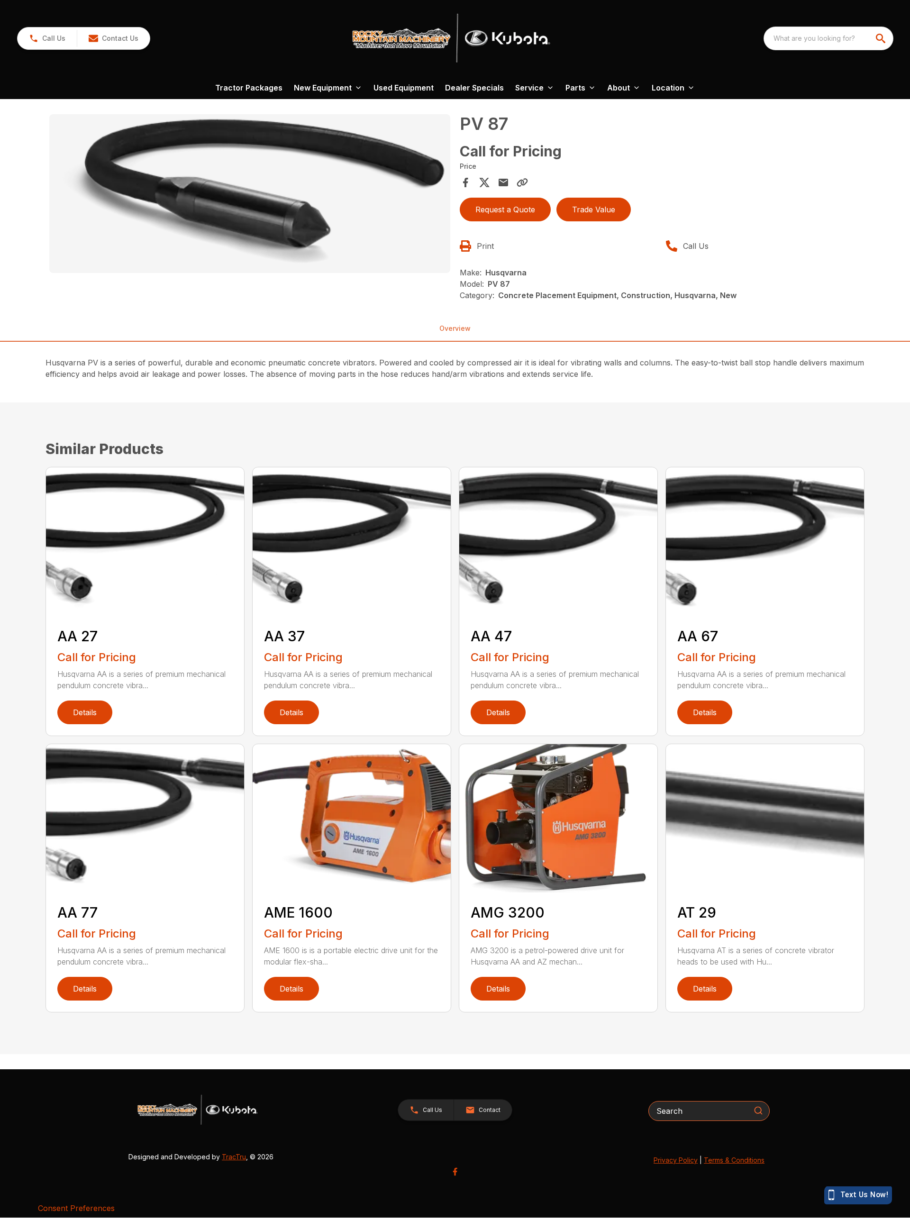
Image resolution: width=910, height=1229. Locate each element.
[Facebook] (455, 1171)
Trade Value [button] (593, 209)
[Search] (758, 1110)
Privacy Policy (676, 1160)
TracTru (234, 1157)
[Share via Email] (503, 182)
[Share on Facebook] (465, 182)
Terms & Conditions (734, 1160)
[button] (47, 38)
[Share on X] (484, 182)
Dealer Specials (474, 87)
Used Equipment (403, 87)
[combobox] (828, 38)
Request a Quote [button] (505, 209)
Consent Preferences (76, 1208)
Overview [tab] (455, 328)
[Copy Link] (522, 182)
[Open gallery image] (249, 193)
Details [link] (85, 712)
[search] (881, 38)
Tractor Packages (248, 87)
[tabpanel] (249, 195)
